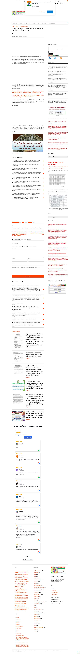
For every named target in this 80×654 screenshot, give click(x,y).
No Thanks (42, 12)
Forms (20, 586)
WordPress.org (54, 594)
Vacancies (18, 624)
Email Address (35, 6)
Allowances (36, 572)
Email (29, 258)
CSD (38, 23)
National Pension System (21, 595)
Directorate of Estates (38, 590)
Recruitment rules (19, 608)
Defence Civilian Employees (39, 587)
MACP (35, 607)
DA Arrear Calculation (20, 635)
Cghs (35, 583)
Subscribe (51, 53)
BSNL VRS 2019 (37, 578)
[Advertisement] (28, 48)
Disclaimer (18, 622)
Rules (35, 625)
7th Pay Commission (19, 626)
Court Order (21, 581)
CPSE (24, 581)
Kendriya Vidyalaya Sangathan (39, 601)
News (21, 23)
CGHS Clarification (20, 576)
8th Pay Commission (37, 570)
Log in (53, 588)
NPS (16, 631)
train (20, 610)
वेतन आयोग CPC (27, 23)
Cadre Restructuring (37, 579)
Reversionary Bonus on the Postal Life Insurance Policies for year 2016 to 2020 (36, 233)
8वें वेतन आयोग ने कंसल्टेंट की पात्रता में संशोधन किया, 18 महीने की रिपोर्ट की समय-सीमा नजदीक (34, 354)
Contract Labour (19, 579)
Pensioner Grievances (24, 598)
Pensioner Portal (18, 600)
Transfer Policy (23, 610)
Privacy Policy (18, 628)
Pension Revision (37, 618)
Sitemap (17, 617)
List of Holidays (52, 23)
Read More (28, 348)
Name (13, 258)
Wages (35, 629)
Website (13, 262)
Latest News (51, 62)
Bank (35, 574)
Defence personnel (37, 589)
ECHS (18, 585)
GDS (22, 586)
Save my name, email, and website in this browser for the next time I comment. (26, 267)
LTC (34, 605)
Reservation (36, 623)
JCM (35, 600)
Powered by (50, 55)
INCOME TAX (36, 598)
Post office (36, 620)
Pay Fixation (17, 597)
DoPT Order (44, 23)
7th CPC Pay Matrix (23, 571)
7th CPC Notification (17, 571)
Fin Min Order (36, 596)
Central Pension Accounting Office (22, 574)
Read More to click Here (19, 153)
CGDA (15, 576)
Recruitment (22, 606)
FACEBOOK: (29, 239)
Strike (18, 610)
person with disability (22, 601)
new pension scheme (37, 609)
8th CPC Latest (16, 331)
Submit (50, 12)
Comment (14, 248)
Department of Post (22, 583)
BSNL (15, 574)
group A (21, 588)
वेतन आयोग (35, 631)
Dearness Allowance (37, 585)
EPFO (20, 585)
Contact (17, 630)
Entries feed (54, 590)
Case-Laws (36, 581)
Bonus (35, 576)
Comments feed (55, 592)
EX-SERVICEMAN (37, 594)
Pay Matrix (36, 614)
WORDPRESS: (23, 239)
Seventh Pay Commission (38, 627)
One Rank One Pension (38, 612)
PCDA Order (22, 597)
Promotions (17, 603)
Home (52, 597)
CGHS (34, 23)
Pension (35, 616)
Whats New (15, 23)
